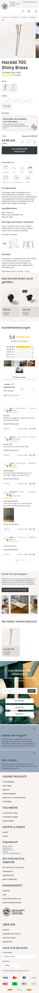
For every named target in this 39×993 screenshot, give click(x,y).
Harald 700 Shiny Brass (11, 424)
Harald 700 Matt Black (10, 550)
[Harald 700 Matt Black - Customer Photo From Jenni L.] (15, 363)
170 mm (6, 101)
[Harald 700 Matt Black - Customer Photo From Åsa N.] (19, 370)
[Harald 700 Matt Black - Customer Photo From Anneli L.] (23, 363)
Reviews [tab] (7, 384)
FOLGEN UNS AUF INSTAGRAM (15, 590)
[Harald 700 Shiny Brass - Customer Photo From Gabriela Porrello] (7, 363)
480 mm (27, 101)
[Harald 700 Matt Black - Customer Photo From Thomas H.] (31, 363)
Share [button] (8, 429)
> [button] (26, 560)
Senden (31, 691)
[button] (30, 429)
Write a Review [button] (20, 377)
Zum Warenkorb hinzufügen (19, 150)
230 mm (17, 101)
